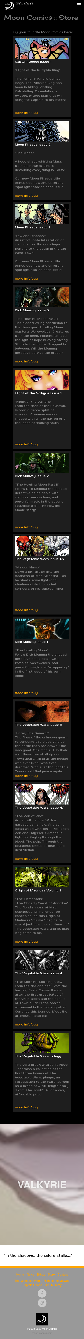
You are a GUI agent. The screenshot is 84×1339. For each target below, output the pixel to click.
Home (20, 1274)
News (30, 1274)
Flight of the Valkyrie (56, 1281)
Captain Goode (32, 1285)
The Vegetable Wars (27, 1281)
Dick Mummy (53, 1285)
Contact (63, 1274)
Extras (41, 1274)
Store (51, 1274)
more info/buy (26, 113)
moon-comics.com (42, 1333)
